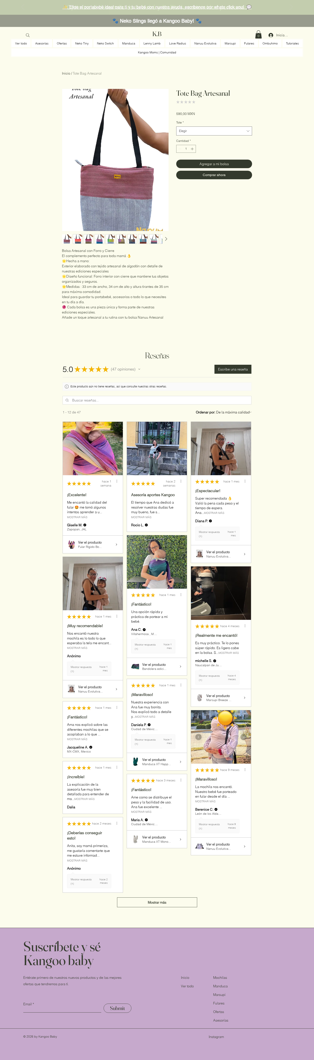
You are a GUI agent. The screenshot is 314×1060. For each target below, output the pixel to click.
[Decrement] (179, 149)
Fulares (218, 1003)
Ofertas (218, 1012)
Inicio (66, 73)
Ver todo (187, 986)
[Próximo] (291, 7)
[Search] (27, 35)
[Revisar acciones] (117, 481)
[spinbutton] (186, 149)
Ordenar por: (205, 412)
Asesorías (220, 1020)
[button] (258, 34)
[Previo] (22, 7)
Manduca (220, 986)
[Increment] (192, 149)
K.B (156, 34)
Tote (180, 122)
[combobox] (214, 130)
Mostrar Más (77, 516)
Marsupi (219, 994)
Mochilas (220, 977)
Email (27, 1004)
